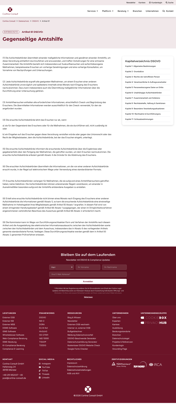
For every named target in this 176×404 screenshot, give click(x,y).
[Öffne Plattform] (113, 11)
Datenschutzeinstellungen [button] (79, 370)
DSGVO (35, 21)
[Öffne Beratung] (128, 11)
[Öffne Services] (97, 11)
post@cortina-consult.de (14, 378)
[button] (88, 297)
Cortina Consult (9, 21)
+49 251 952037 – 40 (13, 375)
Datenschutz (24, 21)
